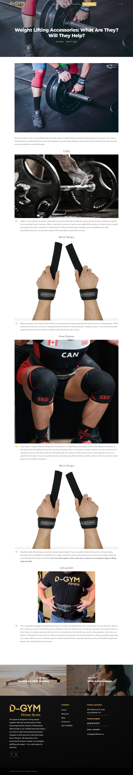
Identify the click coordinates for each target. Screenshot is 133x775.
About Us (62, 4)
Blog (68, 4)
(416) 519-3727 (93, 723)
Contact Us (76, 4)
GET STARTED (89, 4)
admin (61, 42)
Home (54, 4)
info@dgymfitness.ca (95, 734)
